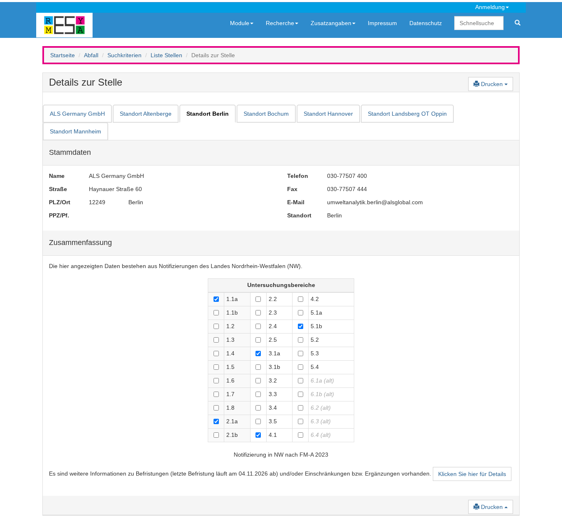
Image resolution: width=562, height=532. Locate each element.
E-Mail (295, 202)
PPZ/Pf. (59, 215)
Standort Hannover (328, 113)
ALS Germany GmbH (77, 113)
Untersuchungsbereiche (281, 285)
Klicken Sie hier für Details (472, 474)
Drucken (491, 84)
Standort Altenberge (146, 113)
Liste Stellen (166, 55)
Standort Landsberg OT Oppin (407, 113)
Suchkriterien (124, 55)
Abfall (91, 55)
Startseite (62, 55)
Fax (292, 189)
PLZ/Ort (59, 202)
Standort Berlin (207, 113)
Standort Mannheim (75, 131)
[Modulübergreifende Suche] (517, 23)
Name (57, 176)
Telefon (297, 176)
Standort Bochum (266, 113)
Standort (299, 215)
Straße (58, 189)
